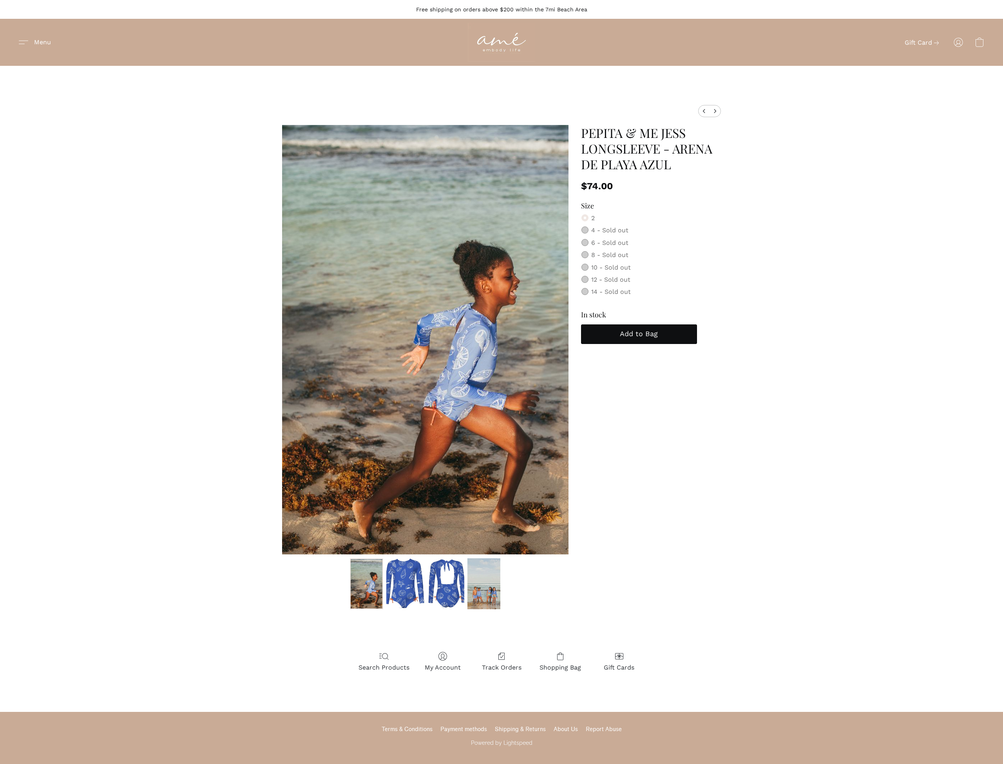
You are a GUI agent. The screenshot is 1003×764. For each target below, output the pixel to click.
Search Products (383, 667)
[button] (501, 42)
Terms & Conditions (407, 729)
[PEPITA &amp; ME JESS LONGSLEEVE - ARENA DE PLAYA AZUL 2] (483, 583)
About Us (566, 729)
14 (611, 291)
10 (611, 267)
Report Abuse (604, 729)
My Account (443, 667)
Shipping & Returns (520, 729)
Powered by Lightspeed (501, 743)
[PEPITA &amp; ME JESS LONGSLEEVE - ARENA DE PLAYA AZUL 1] (425, 583)
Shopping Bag (560, 667)
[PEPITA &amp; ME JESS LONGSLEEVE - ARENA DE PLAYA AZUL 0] (366, 583)
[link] (923, 42)
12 (610, 279)
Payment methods (463, 729)
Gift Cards (619, 667)
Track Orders (501, 667)
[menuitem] (704, 111)
